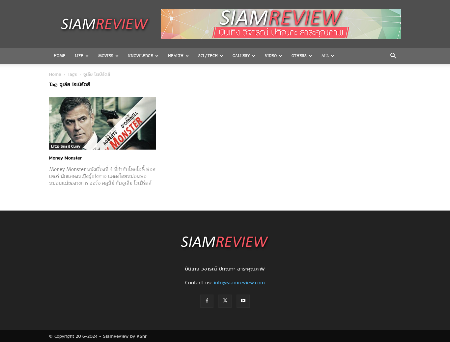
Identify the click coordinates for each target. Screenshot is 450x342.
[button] (393, 56)
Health (175, 56)
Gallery (241, 56)
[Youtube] (243, 301)
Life (79, 56)
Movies (105, 56)
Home (60, 56)
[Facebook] (206, 301)
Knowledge (140, 56)
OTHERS (299, 56)
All (325, 56)
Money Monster (65, 158)
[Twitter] (225, 301)
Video (271, 56)
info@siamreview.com (239, 282)
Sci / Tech (208, 56)
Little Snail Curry (65, 146)
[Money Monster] (102, 123)
